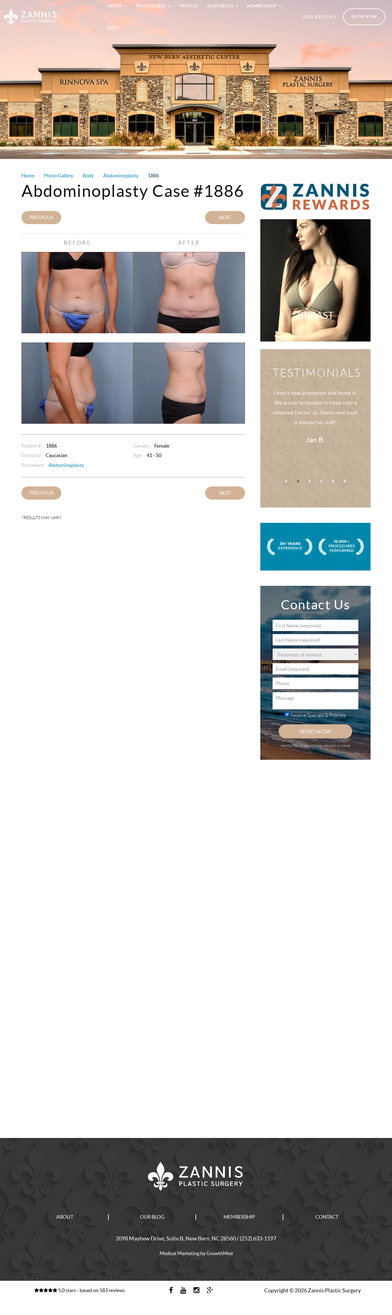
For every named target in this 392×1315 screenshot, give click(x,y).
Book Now (364, 16)
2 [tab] (298, 481)
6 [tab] (344, 481)
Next (225, 217)
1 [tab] (286, 481)
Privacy (330, 746)
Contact (326, 1217)
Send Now (315, 731)
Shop (113, 28)
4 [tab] (321, 481)
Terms (345, 746)
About (64, 1217)
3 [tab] (309, 481)
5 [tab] (333, 481)
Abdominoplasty (120, 175)
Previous (41, 217)
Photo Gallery (58, 175)
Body (88, 175)
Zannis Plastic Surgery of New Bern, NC (49, 7)
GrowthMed (219, 1253)
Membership (239, 1217)
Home (27, 175)
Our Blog (152, 1217)
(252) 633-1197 (319, 17)
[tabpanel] (315, 423)
